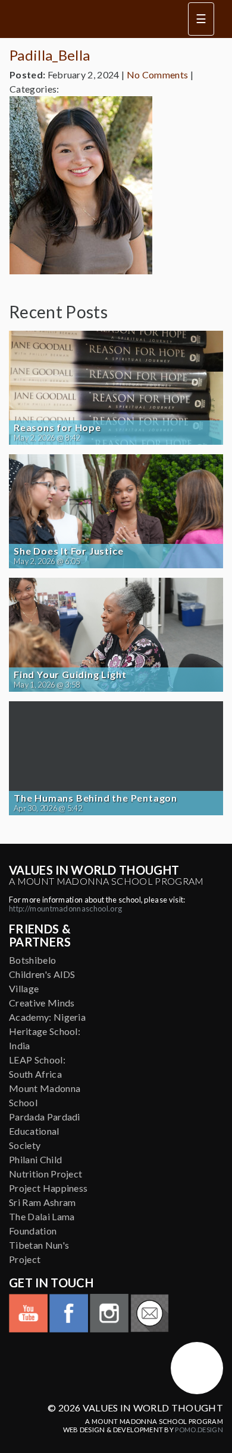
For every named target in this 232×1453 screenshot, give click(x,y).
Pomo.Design (199, 1429)
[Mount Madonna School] (197, 1368)
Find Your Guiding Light (70, 674)
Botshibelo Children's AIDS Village (42, 974)
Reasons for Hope (57, 427)
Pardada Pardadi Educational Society (44, 1131)
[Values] (89, 19)
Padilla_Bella (50, 55)
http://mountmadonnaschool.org (65, 908)
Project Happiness (48, 1188)
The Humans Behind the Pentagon (95, 798)
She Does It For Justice (68, 551)
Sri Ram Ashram (42, 1202)
